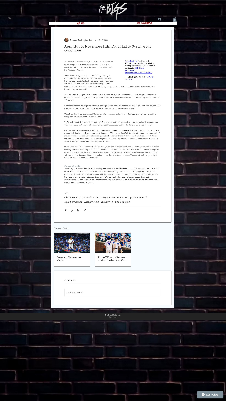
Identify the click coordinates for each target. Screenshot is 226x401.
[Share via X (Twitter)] (72, 210)
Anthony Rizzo (120, 197)
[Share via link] (85, 210)
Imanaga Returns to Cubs (69, 259)
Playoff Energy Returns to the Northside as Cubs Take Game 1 (112, 259)
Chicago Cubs (72, 197)
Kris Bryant (103, 197)
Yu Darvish (107, 202)
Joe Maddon (88, 197)
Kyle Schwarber (73, 202)
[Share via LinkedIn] (78, 210)
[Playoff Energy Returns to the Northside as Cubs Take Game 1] (113, 243)
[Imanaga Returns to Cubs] (72, 243)
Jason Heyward (138, 197)
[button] (175, 19)
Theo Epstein (122, 202)
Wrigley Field (91, 202)
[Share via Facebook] (65, 210)
